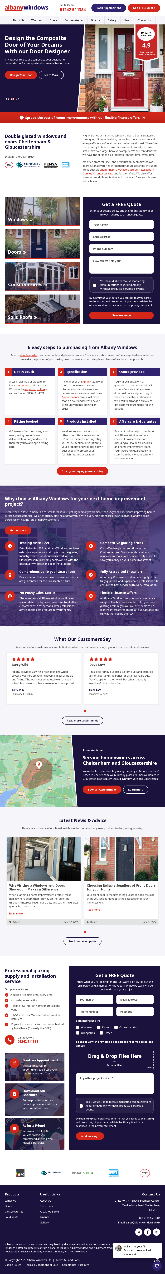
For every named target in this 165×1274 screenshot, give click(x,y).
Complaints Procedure (75, 1265)
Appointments (70, 397)
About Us (18, 20)
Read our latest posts (82, 941)
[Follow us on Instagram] (156, 1232)
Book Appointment (109, 8)
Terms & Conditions (68, 1260)
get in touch (24, 385)
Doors (53, 20)
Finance (95, 20)
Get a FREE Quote (144, 8)
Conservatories (73, 20)
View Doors (17, 82)
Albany (86, 381)
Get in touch (18, 530)
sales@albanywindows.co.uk (143, 1222)
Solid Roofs (11, 1217)
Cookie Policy (13, 1265)
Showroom (46, 1206)
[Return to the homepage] (26, 8)
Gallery (112, 20)
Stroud (134, 169)
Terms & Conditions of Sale (41, 1265)
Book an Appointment (102, 789)
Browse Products (55, 89)
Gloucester (122, 169)
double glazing (29, 355)
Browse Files (114, 1065)
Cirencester (100, 173)
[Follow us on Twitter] (138, 1232)
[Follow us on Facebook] (147, 1232)
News (127, 20)
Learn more (135, 789)
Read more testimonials (82, 720)
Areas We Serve (49, 1211)
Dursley (87, 173)
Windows (37, 20)
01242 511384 (73, 9)
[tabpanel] (43, 881)
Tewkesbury (146, 169)
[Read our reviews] (146, 42)
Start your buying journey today (82, 471)
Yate (110, 173)
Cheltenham (107, 169)
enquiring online (34, 389)
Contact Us (144, 20)
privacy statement (141, 305)
